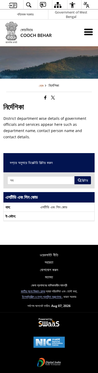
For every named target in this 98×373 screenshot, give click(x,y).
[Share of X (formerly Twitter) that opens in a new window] (53, 97)
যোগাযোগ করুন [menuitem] (49, 269)
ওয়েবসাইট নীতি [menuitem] (49, 254)
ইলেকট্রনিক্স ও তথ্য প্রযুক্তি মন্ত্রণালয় (42, 297)
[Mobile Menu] (88, 31)
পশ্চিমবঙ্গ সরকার (25, 14)
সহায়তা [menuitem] (49, 262)
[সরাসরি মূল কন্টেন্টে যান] (12, 5)
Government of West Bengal (71, 14)
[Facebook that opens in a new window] (45, 97)
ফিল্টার (84, 180)
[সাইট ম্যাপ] (57, 5)
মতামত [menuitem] (49, 276)
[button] (28, 5)
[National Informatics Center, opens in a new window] (49, 342)
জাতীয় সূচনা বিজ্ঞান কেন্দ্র (33, 291)
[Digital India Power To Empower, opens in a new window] (49, 363)
